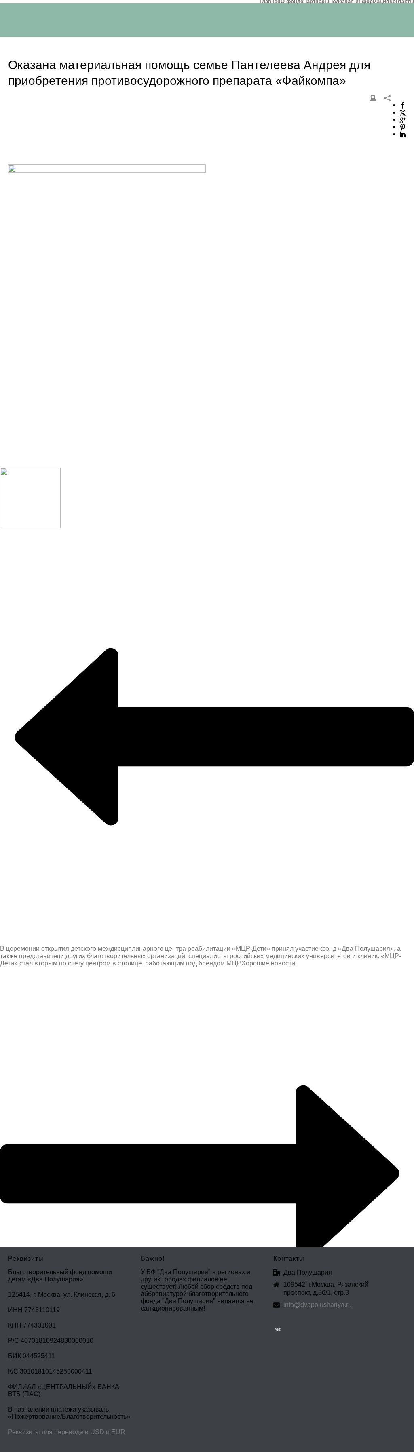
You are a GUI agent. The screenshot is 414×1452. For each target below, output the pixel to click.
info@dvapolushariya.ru (317, 1304)
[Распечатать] (373, 97)
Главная (270, 1)
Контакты (401, 1)
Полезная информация (359, 1)
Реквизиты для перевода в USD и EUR (66, 1432)
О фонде (292, 1)
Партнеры (316, 1)
